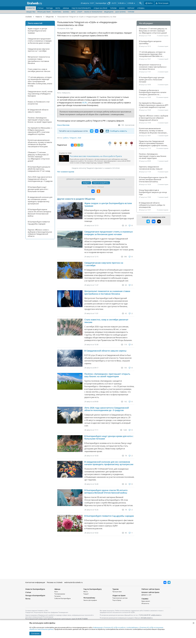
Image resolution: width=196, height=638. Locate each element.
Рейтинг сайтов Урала (151, 589)
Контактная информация (35, 582)
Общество (30, 12)
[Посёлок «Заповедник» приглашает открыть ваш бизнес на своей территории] (69, 381)
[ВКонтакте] (72, 145)
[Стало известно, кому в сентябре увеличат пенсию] (69, 327)
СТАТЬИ (40, 8)
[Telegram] (81, 145)
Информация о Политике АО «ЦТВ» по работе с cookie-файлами (115, 627)
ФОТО (57, 8)
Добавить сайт (146, 595)
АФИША (66, 8)
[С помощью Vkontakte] (93, 191)
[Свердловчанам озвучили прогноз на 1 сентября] (69, 270)
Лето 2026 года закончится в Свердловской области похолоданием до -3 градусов (106, 409)
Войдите (86, 183)
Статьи (28, 592)
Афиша (57, 589)
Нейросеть (66, 93)
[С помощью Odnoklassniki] (98, 191)
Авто (73, 12)
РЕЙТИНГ (131, 8)
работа (66, 138)
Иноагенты (145, 603)
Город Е (85, 594)
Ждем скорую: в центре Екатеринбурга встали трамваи (108, 204)
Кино (56, 592)
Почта (27, 599)
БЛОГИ (122, 8)
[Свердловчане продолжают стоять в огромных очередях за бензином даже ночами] (69, 239)
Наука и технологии (93, 12)
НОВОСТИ (31, 8)
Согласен (35, 633)
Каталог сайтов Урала (150, 592)
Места (85, 592)
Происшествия (43, 12)
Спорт (79, 12)
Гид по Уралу (117, 600)
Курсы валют (146, 601)
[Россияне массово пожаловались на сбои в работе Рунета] (64, 158)
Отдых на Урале (119, 595)
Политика (56, 12)
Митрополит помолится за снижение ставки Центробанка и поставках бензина (107, 292)
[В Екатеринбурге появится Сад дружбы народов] (69, 523)
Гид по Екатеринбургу (92, 589)
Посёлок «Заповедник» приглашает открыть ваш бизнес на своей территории (107, 375)
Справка (145, 599)
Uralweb (28, 17)
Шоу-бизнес (120, 12)
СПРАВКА (140, 8)
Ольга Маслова (63, 125)
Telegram (73, 138)
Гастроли (57, 596)
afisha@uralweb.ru (147, 618)
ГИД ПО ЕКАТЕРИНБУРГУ (81, 8)
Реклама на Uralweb (54, 582)
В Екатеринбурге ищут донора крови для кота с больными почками (108, 437)
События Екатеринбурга (62, 598)
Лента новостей (35, 23)
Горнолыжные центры (120, 598)
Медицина (108, 12)
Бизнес (66, 12)
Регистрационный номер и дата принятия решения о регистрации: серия (56, 620)
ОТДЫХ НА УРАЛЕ (100, 8)
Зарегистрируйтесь (101, 183)
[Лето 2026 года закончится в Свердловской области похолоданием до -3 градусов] (69, 415)
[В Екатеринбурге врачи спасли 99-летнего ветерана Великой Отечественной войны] (69, 497)
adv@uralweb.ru (156, 615)
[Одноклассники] (75, 145)
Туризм (131, 12)
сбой (79, 138)
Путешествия (117, 592)
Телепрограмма (59, 594)
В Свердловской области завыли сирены (105, 350)
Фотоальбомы (89, 598)
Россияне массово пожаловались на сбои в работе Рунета (96, 156)
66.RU (84, 102)
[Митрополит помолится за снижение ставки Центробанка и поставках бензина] (69, 298)
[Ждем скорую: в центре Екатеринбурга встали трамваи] (69, 210)
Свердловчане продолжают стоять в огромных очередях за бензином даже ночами (108, 233)
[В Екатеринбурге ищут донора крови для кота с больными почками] (69, 443)
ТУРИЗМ (113, 8)
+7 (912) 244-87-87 (144, 615)
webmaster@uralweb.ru (73, 582)
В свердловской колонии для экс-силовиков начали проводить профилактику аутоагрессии (108, 463)
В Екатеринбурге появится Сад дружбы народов (109, 516)
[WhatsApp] (78, 145)
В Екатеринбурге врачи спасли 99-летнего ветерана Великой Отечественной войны (105, 491)
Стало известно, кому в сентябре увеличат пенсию (106, 320)
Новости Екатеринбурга (35, 589)
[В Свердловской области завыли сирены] (69, 358)
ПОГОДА (49, 8)
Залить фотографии (90, 600)
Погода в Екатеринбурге (35, 595)
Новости (39, 17)
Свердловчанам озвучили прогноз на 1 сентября (103, 264)
